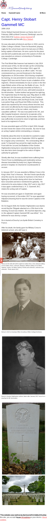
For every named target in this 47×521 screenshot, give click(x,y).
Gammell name (14, 13)
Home (3, 13)
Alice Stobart (28, 39)
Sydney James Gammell (23, 37)
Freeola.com (25, 518)
